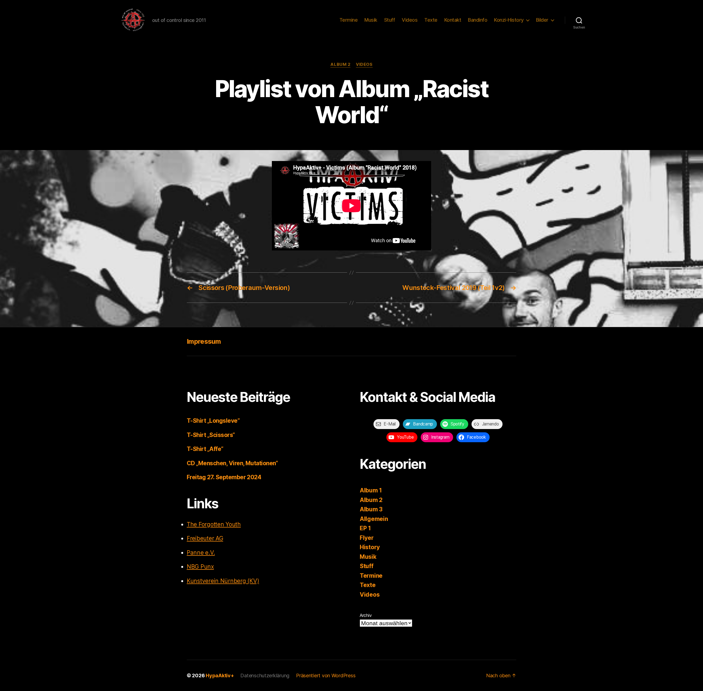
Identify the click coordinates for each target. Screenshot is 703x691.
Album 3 (371, 509)
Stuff (389, 20)
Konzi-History (509, 20)
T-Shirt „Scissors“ (211, 434)
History (370, 547)
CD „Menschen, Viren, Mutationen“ (232, 463)
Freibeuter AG (205, 538)
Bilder (542, 20)
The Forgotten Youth (214, 524)
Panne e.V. (201, 552)
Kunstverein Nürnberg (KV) (223, 580)
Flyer (367, 537)
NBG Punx (200, 566)
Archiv (366, 615)
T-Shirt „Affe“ (205, 448)
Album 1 (371, 490)
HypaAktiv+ (220, 675)
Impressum (204, 341)
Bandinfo (477, 20)
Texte (430, 20)
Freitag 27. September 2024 (224, 477)
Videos (409, 20)
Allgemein (374, 518)
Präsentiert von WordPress (325, 675)
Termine (348, 20)
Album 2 (340, 64)
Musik (370, 20)
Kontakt (452, 20)
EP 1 (365, 528)
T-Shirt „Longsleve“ (213, 420)
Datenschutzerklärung (264, 675)
